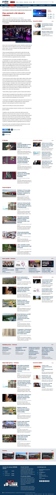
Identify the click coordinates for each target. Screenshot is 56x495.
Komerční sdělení (37, 21)
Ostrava (12, 5)
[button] (34, 2)
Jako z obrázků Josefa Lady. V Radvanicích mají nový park (24, 246)
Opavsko (35, 5)
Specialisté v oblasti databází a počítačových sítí (21, 349)
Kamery (4, 450)
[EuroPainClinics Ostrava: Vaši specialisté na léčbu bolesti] (37, 25)
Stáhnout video (6, 132)
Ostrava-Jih (13, 7)
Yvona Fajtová (21, 18)
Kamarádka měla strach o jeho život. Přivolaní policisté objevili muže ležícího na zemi (24, 289)
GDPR (43, 494)
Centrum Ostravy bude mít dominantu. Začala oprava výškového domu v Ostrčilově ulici (24, 205)
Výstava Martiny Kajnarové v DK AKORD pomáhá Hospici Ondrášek (23, 174)
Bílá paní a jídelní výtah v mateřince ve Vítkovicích (47, 32)
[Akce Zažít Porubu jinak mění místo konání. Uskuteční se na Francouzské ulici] (9, 438)
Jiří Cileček (27, 196)
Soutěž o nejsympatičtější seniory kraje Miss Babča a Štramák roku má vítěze (24, 145)
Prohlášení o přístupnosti (38, 494)
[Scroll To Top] (54, 494)
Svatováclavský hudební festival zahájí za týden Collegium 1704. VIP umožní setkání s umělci (47, 281)
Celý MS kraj (23, 196)
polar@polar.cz (42, 472)
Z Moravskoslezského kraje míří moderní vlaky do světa (24, 233)
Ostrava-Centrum (24, 386)
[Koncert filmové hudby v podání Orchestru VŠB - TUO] (48, 264)
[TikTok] (45, 481)
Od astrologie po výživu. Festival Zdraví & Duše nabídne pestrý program (47, 290)
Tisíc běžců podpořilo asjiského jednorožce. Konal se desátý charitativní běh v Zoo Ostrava (23, 219)
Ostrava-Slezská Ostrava (25, 224)
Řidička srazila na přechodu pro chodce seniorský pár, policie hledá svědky (23, 302)
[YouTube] (48, 481)
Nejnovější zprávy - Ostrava (10, 363)
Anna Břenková (29, 293)
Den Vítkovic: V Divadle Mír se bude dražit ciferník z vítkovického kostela (47, 385)
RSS (46, 494)
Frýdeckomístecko (27, 5)
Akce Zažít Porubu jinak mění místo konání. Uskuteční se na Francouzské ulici (23, 437)
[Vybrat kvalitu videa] (31, 42)
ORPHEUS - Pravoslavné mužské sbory (8, 270)
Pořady (17, 2)
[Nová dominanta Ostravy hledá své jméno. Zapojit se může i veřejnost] (37, 298)
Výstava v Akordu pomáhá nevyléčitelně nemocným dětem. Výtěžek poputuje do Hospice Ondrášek (23, 159)
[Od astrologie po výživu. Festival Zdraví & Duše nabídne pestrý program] (37, 290)
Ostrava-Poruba (26, 306)
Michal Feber (28, 281)
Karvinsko (18, 5)
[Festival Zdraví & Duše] (21, 264)
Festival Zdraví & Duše (20, 269)
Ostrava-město (26, 249)
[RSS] (47, 481)
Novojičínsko (42, 5)
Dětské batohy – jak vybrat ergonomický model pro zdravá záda (47, 377)
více (52, 258)
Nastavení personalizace (29, 494)
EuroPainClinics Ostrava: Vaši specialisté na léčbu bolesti (47, 25)
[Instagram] (41, 481)
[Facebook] (40, 481)
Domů (3, 7)
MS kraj (6, 5)
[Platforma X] (43, 481)
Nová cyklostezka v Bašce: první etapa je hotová (23, 278)
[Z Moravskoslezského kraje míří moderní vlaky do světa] (9, 235)
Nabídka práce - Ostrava (9, 344)
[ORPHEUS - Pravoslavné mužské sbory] (8, 264)
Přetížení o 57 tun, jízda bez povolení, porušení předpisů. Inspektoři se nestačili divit (23, 192)
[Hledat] (53, 2)
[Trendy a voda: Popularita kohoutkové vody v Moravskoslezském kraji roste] (37, 367)
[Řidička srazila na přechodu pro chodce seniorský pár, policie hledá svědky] (9, 303)
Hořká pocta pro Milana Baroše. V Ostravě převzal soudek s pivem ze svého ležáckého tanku (47, 145)
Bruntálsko (49, 5)
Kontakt (30, 2)
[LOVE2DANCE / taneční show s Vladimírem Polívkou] (34, 264)
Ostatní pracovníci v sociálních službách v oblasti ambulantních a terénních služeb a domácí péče (34, 351)
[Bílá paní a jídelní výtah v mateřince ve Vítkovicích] (37, 33)
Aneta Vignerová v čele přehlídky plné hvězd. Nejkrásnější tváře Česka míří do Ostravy (47, 163)
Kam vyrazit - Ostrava (8, 258)
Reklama (21, 2)
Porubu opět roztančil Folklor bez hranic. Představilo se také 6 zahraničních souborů (23, 423)
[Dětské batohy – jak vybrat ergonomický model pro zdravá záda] (37, 377)
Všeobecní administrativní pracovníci (6, 349)
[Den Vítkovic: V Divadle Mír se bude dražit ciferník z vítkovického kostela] (37, 385)
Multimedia (26, 2)
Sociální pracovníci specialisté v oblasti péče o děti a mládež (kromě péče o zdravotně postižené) (48, 351)
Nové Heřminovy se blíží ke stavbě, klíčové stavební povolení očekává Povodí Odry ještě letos (24, 317)
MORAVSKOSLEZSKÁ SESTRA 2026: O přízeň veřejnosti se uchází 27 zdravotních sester (47, 154)
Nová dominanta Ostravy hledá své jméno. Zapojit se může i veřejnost (47, 298)
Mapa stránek (51, 494)
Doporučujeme (6, 187)
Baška (25, 281)
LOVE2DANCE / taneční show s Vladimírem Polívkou (34, 270)
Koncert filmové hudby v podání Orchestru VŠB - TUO (47, 270)
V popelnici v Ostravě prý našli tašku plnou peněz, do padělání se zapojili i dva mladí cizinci (24, 331)
